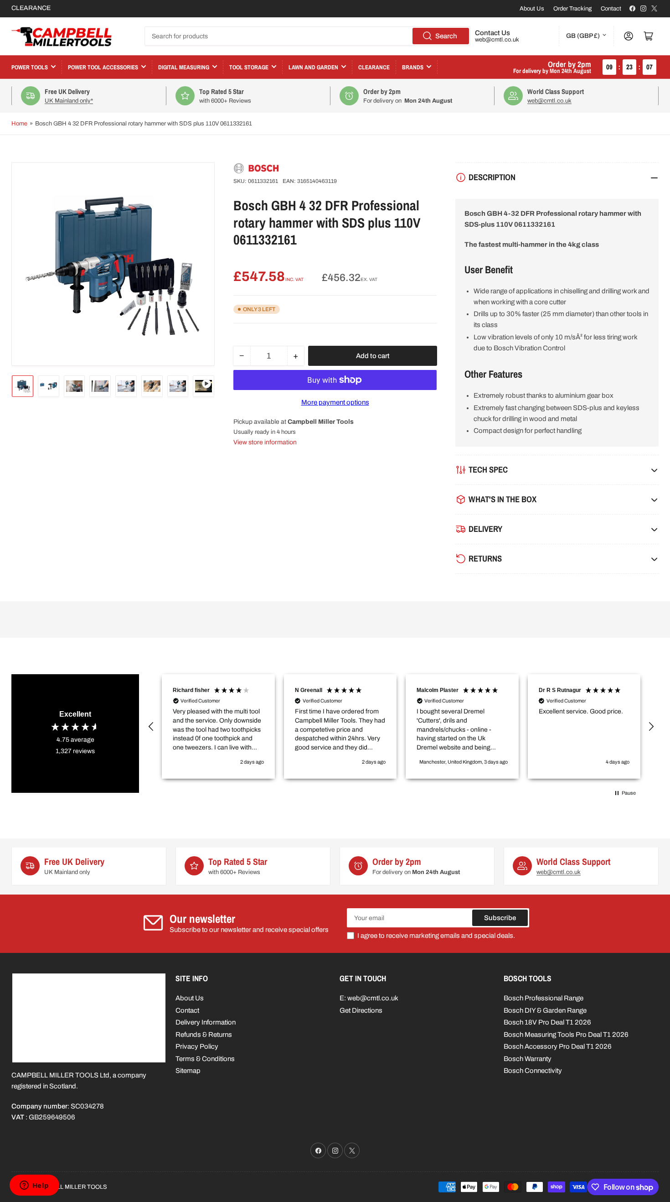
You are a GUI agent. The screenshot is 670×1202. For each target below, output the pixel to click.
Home (19, 123)
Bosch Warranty (527, 1058)
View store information (265, 442)
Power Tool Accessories (103, 67)
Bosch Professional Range (543, 998)
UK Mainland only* (69, 101)
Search (446, 36)
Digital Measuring (183, 67)
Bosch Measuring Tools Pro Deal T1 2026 (566, 1034)
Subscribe (500, 917)
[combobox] (307, 36)
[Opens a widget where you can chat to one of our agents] (34, 1186)
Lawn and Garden (313, 67)
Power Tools (29, 67)
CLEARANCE (31, 8)
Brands (412, 67)
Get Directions (361, 1010)
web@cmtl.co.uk (497, 39)
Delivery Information (205, 1022)
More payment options (335, 402)
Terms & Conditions (205, 1058)
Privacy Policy (196, 1046)
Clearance (374, 67)
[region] (401, 726)
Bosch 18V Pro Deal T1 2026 (547, 1022)
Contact (611, 8)
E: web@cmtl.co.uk (369, 998)
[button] (151, 727)
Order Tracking (572, 8)
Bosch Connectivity (533, 1070)
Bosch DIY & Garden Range (545, 1010)
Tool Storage (248, 67)
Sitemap (188, 1070)
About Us (532, 8)
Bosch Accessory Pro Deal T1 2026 (558, 1046)
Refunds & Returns (203, 1034)
